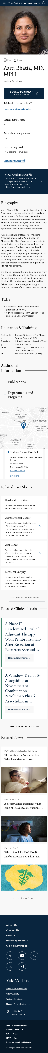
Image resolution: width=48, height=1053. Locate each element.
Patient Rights (12, 1034)
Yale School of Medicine (16, 989)
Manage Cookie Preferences (18, 1004)
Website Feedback (14, 999)
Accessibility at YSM (14, 1030)
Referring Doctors (17, 941)
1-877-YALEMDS (31, 3)
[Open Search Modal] (43, 3)
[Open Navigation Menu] (4, 3)
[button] (24, 382)
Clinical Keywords (16, 946)
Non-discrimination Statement (19, 1042)
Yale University (12, 994)
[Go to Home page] (15, 4)
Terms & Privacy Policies (16, 1025)
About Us (11, 925)
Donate (10, 935)
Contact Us (12, 930)
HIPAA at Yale (11, 1038)
